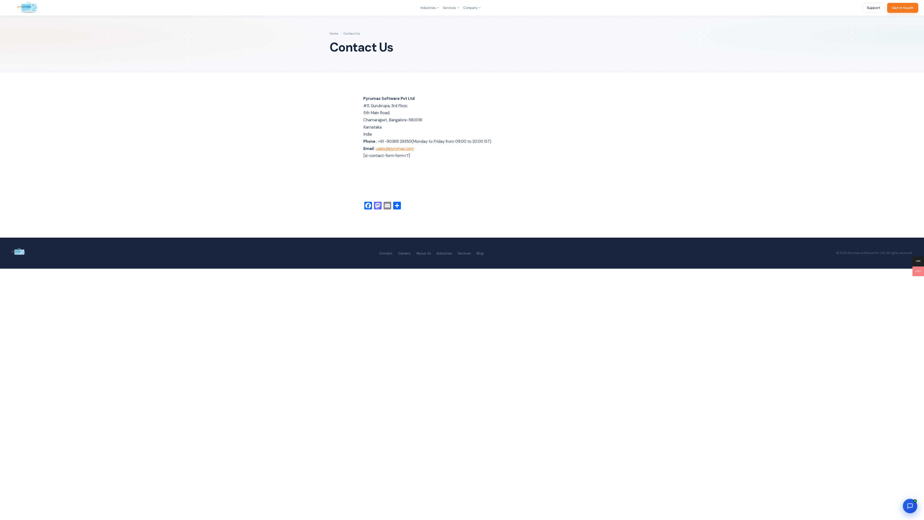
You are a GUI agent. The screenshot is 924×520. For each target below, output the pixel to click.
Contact (385, 253)
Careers (404, 253)
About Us (423, 253)
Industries (430, 8)
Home (334, 34)
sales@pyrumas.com (395, 148)
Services (451, 8)
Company (472, 8)
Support (873, 8)
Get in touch (902, 8)
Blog (480, 253)
